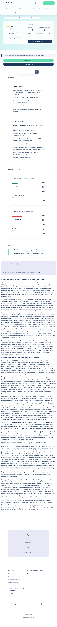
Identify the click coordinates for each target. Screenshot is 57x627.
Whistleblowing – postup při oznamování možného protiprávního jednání (28, 620)
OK (37, 71)
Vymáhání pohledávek (13, 582)
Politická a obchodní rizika (14, 579)
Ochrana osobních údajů (28, 617)
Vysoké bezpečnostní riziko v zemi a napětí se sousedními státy (21, 272)
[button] (3, 8)
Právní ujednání (28, 614)
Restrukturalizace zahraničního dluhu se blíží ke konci (18, 268)
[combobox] (26, 72)
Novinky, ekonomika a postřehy (35, 570)
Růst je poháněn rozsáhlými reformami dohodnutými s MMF (20, 264)
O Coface (30, 573)
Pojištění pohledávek (12, 573)
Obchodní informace (12, 576)
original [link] (42, 55)
